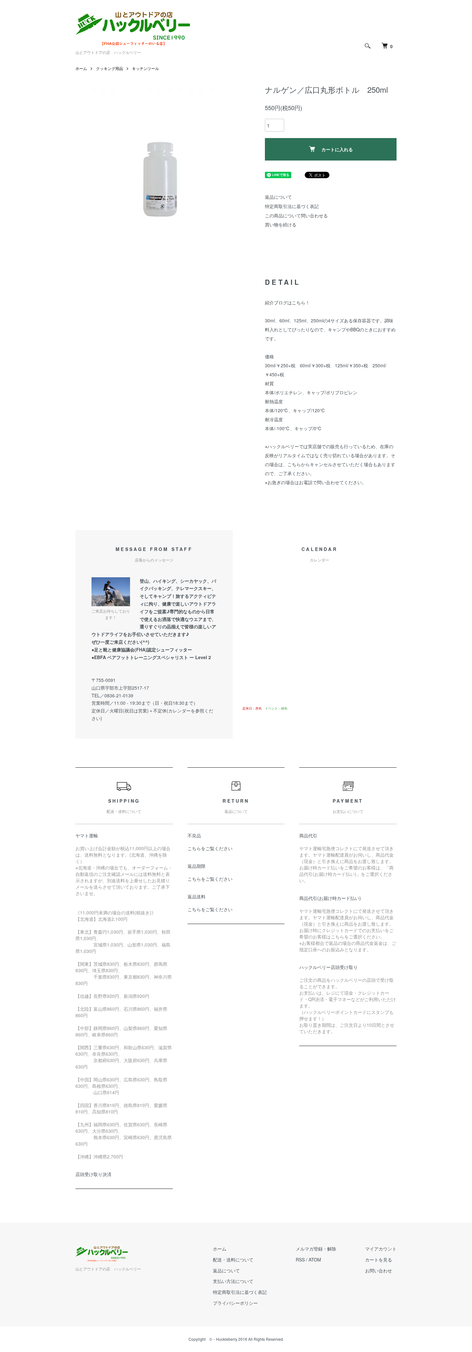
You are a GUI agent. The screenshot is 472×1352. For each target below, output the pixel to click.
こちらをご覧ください (210, 848)
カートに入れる (337, 149)
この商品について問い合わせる (296, 215)
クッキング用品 (109, 68)
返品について (278, 197)
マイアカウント (381, 1248)
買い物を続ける (280, 224)
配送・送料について (233, 1259)
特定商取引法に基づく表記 (292, 206)
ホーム (81, 68)
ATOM (315, 1259)
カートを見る (378, 1259)
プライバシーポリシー (235, 1303)
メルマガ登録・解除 (316, 1248)
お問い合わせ (378, 1270)
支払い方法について (233, 1281)
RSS (300, 1259)
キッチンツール (145, 68)
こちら (298, 302)
